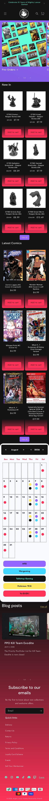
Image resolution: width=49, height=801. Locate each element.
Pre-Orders (8, 69)
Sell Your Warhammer (14, 766)
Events (8, 760)
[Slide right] (30, 78)
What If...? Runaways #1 (13, 409)
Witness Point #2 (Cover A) (13, 346)
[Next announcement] (44, 3)
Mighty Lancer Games (20, 798)
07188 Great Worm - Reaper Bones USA (36, 213)
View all (25, 237)
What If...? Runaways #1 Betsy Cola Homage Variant (36, 348)
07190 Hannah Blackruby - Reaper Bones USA (36, 165)
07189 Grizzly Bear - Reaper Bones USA (13, 213)
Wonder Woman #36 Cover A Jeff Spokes (36, 287)
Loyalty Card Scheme (14, 754)
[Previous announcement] (5, 3)
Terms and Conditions (14, 748)
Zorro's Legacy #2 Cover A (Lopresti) (13, 286)
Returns (8, 736)
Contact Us (9, 730)
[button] (5, 13)
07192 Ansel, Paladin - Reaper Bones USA (36, 116)
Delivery (8, 724)
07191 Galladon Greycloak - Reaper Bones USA (13, 165)
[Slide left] (19, 78)
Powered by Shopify (35, 798)
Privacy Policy (11, 742)
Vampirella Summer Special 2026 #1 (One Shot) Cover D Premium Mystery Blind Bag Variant (36, 411)
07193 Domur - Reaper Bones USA (13, 115)
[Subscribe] (41, 711)
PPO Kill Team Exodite (19, 643)
